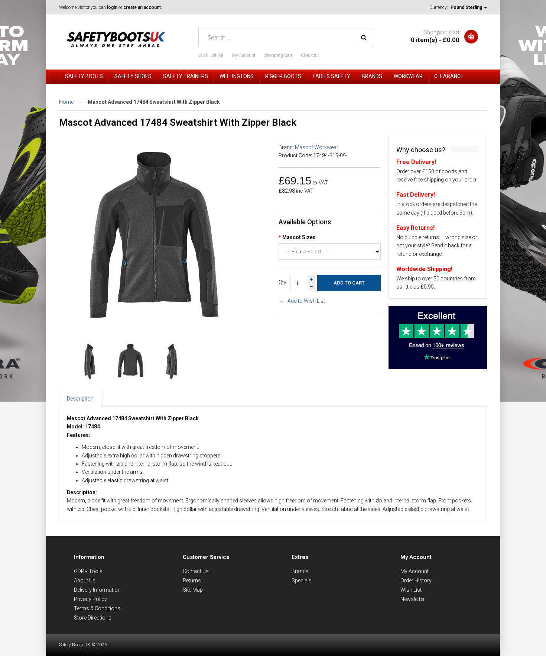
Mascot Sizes (299, 237)
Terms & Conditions (97, 608)
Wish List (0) (210, 55)
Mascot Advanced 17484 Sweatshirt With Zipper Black (154, 102)
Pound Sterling (467, 7)
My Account (244, 55)
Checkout (310, 55)
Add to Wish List (306, 301)
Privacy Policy (90, 599)
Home (66, 102)
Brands (300, 571)
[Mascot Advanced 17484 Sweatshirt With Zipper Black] (153, 327)
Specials (302, 580)
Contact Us (196, 571)
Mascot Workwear (316, 147)
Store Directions (92, 618)
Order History (416, 580)
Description (80, 399)
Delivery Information (97, 590)
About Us (84, 580)
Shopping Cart (278, 55)
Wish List (411, 590)
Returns (192, 580)
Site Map (193, 590)
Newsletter (412, 599)
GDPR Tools (88, 571)
